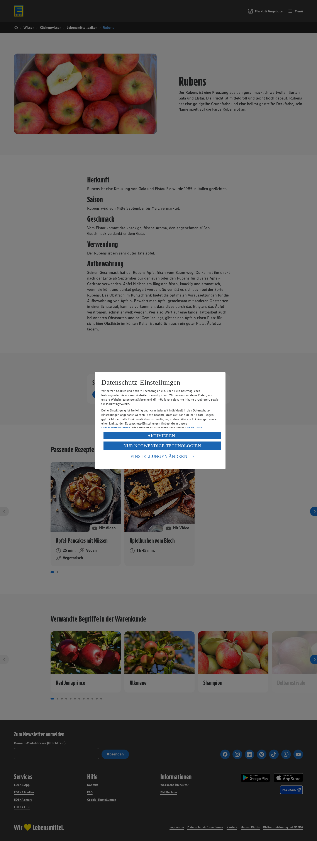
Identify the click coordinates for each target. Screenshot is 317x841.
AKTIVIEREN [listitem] (161, 435)
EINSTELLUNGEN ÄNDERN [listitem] (159, 456)
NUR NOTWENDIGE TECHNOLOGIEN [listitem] (162, 445)
